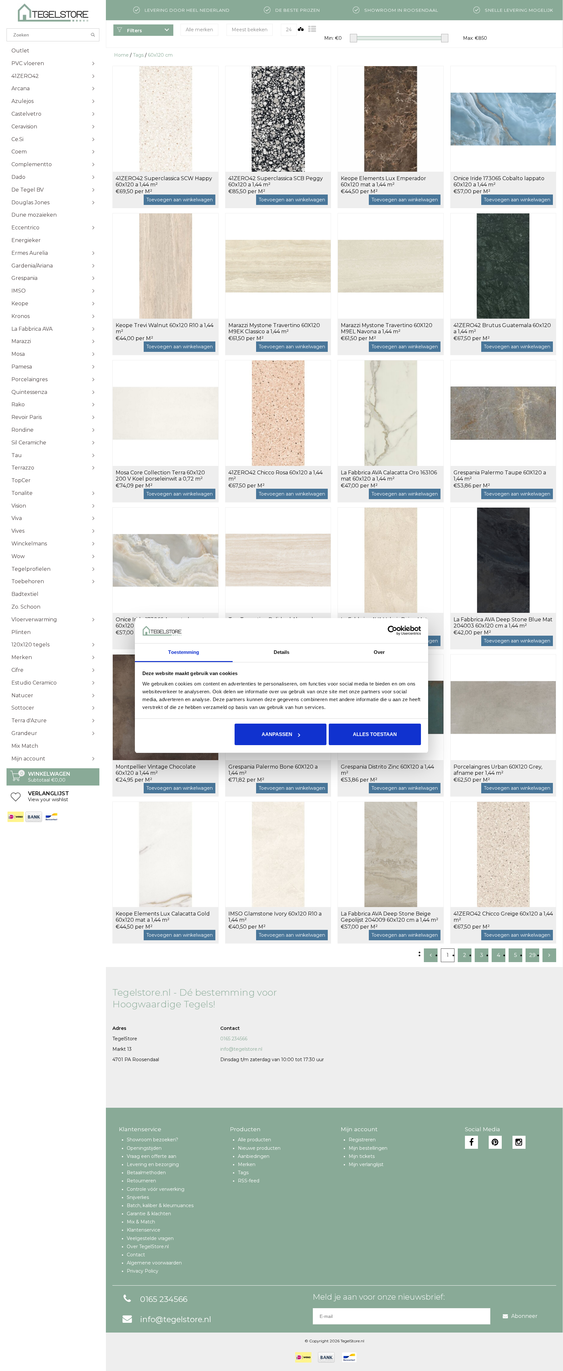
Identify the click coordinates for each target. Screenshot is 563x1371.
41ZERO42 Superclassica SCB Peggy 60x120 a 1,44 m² (275, 181)
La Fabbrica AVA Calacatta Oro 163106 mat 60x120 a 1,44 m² (389, 475)
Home (121, 55)
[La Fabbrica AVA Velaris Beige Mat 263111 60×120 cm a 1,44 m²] (391, 560)
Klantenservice (143, 1230)
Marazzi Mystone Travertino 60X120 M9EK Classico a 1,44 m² (274, 328)
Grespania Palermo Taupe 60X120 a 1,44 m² (500, 475)
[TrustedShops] (367, 1357)
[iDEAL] (15, 817)
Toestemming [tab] (183, 652)
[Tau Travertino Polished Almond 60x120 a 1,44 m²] (278, 560)
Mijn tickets (362, 1156)
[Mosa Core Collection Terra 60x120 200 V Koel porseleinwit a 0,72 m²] (165, 413)
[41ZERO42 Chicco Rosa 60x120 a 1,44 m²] (278, 413)
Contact (136, 1255)
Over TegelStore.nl (148, 1246)
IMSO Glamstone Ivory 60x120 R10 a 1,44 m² (275, 917)
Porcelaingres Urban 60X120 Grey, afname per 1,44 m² (498, 770)
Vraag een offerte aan (151, 1156)
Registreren (362, 1140)
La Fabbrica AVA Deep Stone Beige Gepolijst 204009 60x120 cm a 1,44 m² (389, 917)
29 (532, 955)
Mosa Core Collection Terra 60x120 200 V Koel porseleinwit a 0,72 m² (160, 475)
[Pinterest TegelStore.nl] (495, 1142)
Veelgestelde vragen (150, 1238)
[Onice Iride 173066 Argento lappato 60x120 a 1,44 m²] (165, 560)
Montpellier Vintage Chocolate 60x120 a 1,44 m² (156, 770)
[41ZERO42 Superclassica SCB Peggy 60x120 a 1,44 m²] (278, 119)
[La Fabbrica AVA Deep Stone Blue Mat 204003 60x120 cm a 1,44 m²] (503, 560)
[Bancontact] (51, 817)
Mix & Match (141, 1222)
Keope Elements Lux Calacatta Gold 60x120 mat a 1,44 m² (163, 917)
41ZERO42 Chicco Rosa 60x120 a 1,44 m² (275, 475)
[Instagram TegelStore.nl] (519, 1142)
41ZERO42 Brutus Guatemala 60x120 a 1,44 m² (502, 328)
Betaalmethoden (146, 1173)
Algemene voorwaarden (154, 1263)
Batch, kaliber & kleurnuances (160, 1205)
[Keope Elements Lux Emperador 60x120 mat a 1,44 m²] (391, 119)
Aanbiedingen (253, 1156)
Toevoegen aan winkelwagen (179, 200)
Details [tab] (282, 652)
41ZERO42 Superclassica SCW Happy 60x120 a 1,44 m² (164, 181)
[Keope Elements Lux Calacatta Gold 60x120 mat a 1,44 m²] (165, 854)
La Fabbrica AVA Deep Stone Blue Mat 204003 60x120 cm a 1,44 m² (503, 622)
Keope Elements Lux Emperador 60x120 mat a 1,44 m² (383, 181)
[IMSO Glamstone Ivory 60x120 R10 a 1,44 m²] (278, 854)
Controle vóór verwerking (155, 1189)
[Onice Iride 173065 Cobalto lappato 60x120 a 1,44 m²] (503, 119)
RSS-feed (248, 1181)
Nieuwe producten (259, 1148)
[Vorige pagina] (431, 955)
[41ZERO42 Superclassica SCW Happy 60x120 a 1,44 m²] (165, 119)
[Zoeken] (93, 34)
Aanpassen (277, 734)
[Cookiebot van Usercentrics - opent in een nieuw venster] (392, 631)
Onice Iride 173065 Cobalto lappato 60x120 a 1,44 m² (499, 181)
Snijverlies (138, 1197)
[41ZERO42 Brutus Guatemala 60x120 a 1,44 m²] (503, 266)
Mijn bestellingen (368, 1148)
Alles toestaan (375, 734)
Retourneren (141, 1181)
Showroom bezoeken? (152, 1140)
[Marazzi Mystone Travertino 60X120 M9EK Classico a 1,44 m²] (278, 266)
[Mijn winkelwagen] (16, 779)
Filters (134, 31)
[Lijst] (312, 29)
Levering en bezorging (153, 1164)
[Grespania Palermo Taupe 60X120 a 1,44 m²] (503, 413)
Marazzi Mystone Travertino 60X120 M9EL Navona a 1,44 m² (386, 328)
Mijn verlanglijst (366, 1164)
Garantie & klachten (149, 1214)
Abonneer (524, 1316)
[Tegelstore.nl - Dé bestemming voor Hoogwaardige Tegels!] (53, 12)
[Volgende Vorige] (549, 955)
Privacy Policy (142, 1271)
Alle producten (254, 1140)
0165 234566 (233, 1039)
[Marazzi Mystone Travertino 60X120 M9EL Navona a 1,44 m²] (391, 266)
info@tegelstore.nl (241, 1049)
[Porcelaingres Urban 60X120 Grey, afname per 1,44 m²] (503, 707)
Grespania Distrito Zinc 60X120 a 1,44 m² (387, 770)
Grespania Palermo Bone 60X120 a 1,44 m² (273, 770)
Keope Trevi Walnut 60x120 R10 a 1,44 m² (164, 328)
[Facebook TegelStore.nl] (471, 1142)
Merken (246, 1164)
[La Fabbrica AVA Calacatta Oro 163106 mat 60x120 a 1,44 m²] (391, 413)
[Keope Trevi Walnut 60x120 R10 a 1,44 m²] (165, 266)
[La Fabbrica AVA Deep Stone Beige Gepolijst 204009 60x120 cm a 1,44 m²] (391, 854)
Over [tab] (379, 652)
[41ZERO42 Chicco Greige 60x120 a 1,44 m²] (503, 854)
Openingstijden (144, 1148)
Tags (138, 55)
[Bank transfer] (33, 817)
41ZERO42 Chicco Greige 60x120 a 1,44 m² (503, 917)
